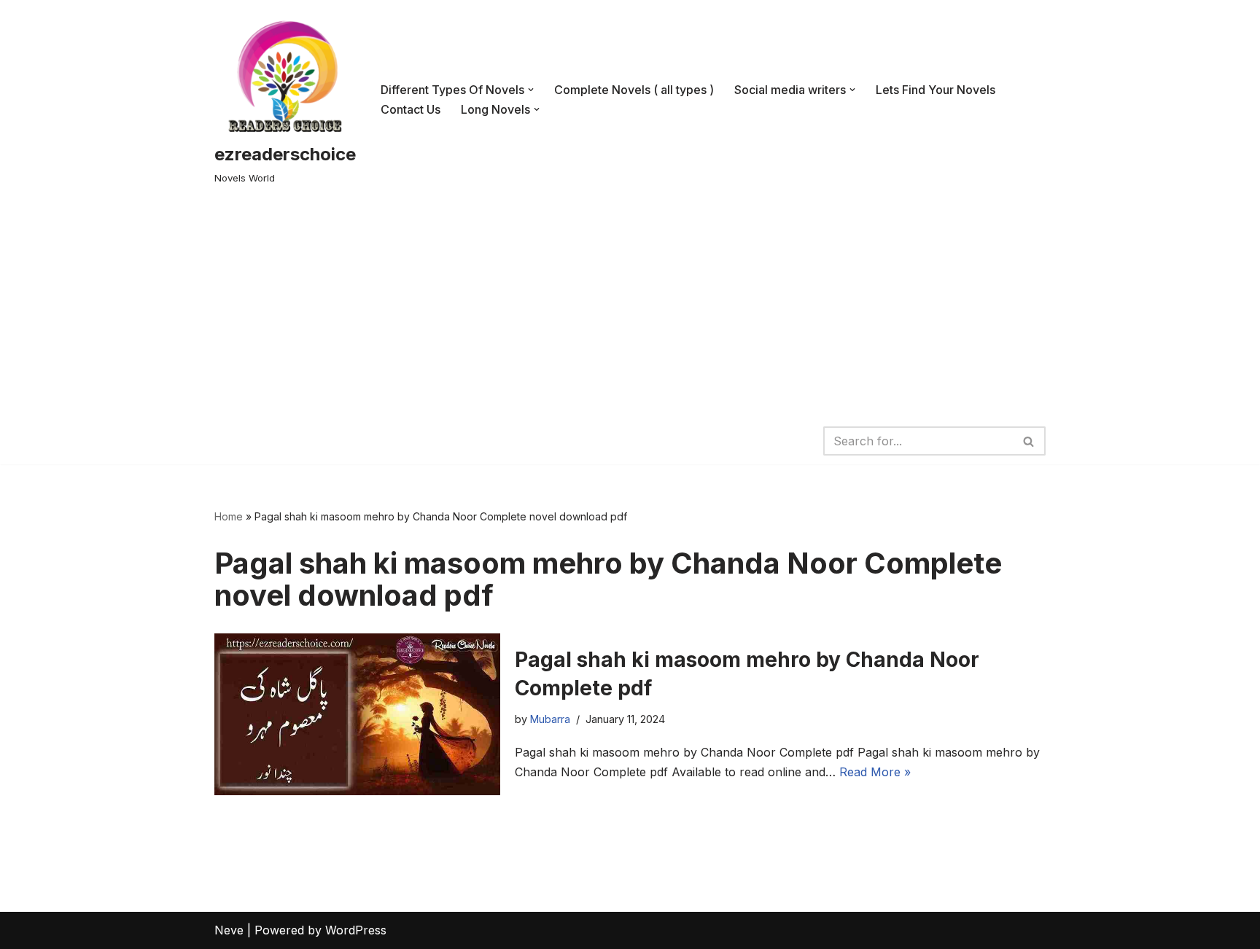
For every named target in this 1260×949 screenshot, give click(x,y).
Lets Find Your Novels (935, 89)
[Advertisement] (630, 308)
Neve (229, 930)
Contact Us (410, 109)
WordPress (355, 930)
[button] (531, 90)
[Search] (1029, 441)
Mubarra (550, 719)
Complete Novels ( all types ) (634, 89)
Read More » (875, 772)
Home (228, 516)
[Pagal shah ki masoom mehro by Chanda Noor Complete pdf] (357, 714)
